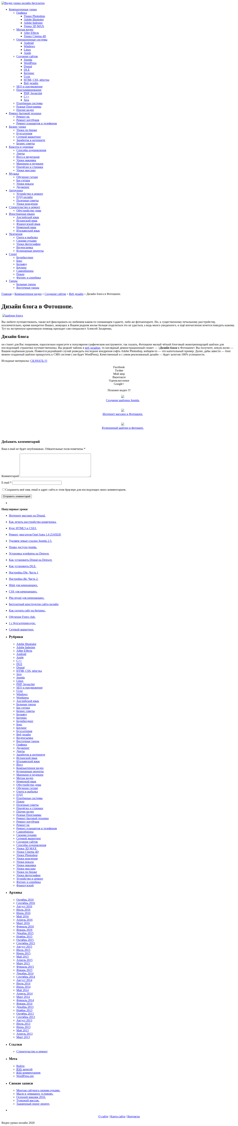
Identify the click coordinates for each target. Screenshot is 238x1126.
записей (24, 1069)
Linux (27, 49)
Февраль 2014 (25, 1000)
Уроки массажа (26, 170)
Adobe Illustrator (34, 19)
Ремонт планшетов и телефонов (36, 123)
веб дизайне (92, 347)
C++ (26, 96)
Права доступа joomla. (23, 547)
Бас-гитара (23, 180)
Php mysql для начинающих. (26, 597)
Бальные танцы (26, 284)
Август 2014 (24, 980)
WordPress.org (25, 1076)
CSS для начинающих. (23, 591)
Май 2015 (22, 956)
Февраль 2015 (25, 966)
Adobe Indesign (33, 22)
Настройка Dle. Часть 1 (23, 572)
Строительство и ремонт (24, 207)
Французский (25, 885)
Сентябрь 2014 (25, 976)
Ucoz (27, 76)
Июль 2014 (23, 983)
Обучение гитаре (27, 177)
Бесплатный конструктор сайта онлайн (34, 604)
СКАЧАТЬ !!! (38, 360)
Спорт (13, 254)
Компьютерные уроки (23, 9)
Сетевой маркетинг (28, 136)
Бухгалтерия (24, 133)
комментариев (28, 1072)
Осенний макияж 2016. (31, 1097)
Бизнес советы (25, 143)
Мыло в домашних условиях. (34, 1093)
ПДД (19, 794)
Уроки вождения (27, 203)
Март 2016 (23, 923)
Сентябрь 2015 (25, 943)
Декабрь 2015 (24, 933)
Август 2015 (24, 946)
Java (26, 99)
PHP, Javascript (33, 93)
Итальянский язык (28, 230)
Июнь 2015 (23, 953)
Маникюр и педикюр (29, 163)
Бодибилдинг (24, 257)
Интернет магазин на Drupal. (27, 515)
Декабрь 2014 (24, 973)
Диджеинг (23, 187)
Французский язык (28, 223)
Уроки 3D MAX (34, 26)
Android (29, 43)
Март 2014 (23, 996)
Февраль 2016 (25, 926)
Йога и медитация (27, 156)
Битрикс (29, 73)
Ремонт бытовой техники (25, 113)
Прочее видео (25, 110)
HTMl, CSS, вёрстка (36, 79)
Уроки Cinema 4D (35, 36)
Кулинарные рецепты (30, 250)
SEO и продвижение (29, 86)
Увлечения (15, 234)
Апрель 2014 (24, 993)
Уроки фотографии (28, 244)
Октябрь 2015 (25, 939)
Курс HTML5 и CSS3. (23, 528)
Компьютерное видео (28, 294)
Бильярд (21, 264)
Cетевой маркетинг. (21, 629)
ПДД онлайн (24, 197)
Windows (29, 46)
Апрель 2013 (24, 1033)
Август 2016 (24, 906)
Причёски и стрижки (29, 167)
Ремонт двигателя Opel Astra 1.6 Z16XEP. (35, 534)
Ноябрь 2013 (24, 1010)
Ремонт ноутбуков (27, 120)
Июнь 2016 (23, 913)
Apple (27, 53)
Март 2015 (23, 963)
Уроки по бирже (26, 130)
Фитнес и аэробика (28, 277)
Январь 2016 (24, 929)
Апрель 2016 (24, 919)
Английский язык (27, 217)
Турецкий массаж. (27, 1100)
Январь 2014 (24, 1003)
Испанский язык (26, 220)
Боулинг (21, 267)
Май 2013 (22, 1030)
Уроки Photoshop (34, 16)
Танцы (13, 280)
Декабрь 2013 (24, 1007)
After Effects (31, 32)
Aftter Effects (24, 650)
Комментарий (10, 476)
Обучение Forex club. (22, 616)
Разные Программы (28, 106)
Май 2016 (22, 916)
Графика (21, 12)
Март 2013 (23, 1037)
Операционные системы (31, 39)
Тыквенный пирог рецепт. (33, 1103)
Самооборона (24, 270)
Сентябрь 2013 (25, 1017)
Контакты (133, 1116)
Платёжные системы (29, 103)
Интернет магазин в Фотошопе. (123, 414)
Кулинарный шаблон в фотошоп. (123, 427)
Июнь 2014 (23, 986)
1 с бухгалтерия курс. (22, 623)
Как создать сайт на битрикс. (27, 610)
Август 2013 (24, 1020)
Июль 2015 (23, 950)
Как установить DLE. (22, 566)
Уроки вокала (25, 183)
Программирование (28, 89)
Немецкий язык (26, 227)
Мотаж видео (24, 29)
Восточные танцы (27, 287)
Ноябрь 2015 (24, 936)
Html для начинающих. (23, 585)
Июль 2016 (23, 909)
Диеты (20, 153)
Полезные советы (27, 200)
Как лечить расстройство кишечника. (33, 521)
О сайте (103, 1116)
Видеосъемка (24, 247)
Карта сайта (117, 1116)
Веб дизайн (31, 83)
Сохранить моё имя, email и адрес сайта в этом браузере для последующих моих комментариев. (65, 489)
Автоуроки (16, 190)
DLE (27, 69)
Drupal (28, 66)
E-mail (6, 482)
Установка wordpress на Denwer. (29, 553)
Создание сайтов (27, 56)
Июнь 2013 (23, 1027)
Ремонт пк (23, 116)
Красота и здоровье (21, 146)
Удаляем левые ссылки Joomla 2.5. (30, 540)
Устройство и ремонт (29, 193)
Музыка (14, 173)
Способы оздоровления (31, 150)
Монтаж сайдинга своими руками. (38, 1090)
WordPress (30, 63)
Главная (6, 294)
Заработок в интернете (30, 140)
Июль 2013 (23, 1023)
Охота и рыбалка (27, 237)
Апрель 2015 (24, 960)
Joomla (28, 59)
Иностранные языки (22, 213)
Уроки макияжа (26, 160)
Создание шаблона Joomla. (123, 400)
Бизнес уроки (17, 126)
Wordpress (22, 697)
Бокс (19, 260)
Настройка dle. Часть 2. (23, 578)
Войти (20, 1066)
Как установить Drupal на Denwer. (30, 559)
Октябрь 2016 (25, 899)
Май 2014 (22, 990)
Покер (20, 274)
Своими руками (26, 240)
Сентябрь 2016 (25, 903)
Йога (19, 764)
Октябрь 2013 (25, 1013)
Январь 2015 (24, 970)
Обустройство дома (28, 210)
